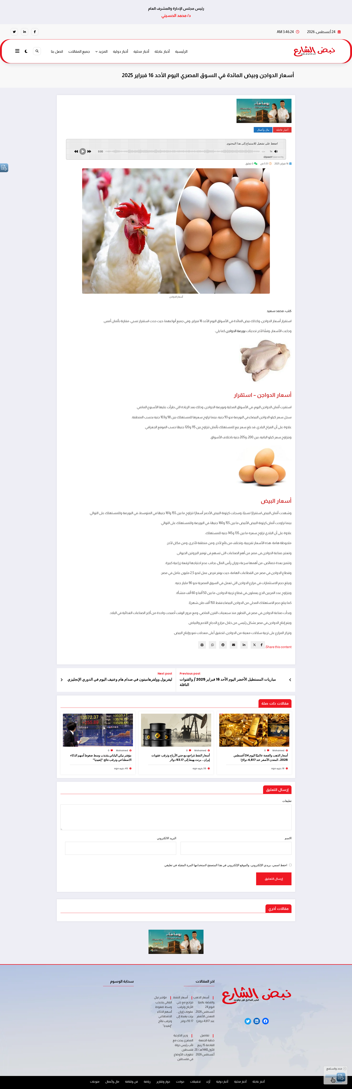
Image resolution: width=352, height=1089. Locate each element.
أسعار (283, 395)
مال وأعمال (263, 130)
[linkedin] (244, 645)
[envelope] (233, 645)
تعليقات (287, 801)
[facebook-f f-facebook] (34, 31)
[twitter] (254, 645)
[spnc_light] (26, 51)
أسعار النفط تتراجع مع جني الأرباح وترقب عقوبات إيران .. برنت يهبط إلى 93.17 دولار (180, 757)
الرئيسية (181, 51)
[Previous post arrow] (290, 680)
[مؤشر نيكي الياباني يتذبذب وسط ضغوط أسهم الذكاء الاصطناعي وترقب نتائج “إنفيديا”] (98, 729)
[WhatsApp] (212, 645)
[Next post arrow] (61, 680)
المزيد (103, 51)
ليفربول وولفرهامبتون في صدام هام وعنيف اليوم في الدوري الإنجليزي (119, 679)
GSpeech (267, 157)
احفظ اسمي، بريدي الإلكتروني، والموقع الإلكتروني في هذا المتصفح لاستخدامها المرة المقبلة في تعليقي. (225, 865)
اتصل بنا (57, 51)
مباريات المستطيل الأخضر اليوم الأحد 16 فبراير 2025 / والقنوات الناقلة (228, 682)
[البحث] (37, 51)
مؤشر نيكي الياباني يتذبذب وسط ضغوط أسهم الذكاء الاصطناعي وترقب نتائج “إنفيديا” (100, 757)
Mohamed (278, 750)
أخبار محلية (141, 51)
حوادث (180, 1081)
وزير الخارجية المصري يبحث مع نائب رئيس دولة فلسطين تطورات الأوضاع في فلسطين (183, 1047)
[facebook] (261, 645)
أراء (208, 1081)
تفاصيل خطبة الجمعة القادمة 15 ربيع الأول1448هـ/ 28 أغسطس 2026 (204, 1045)
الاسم (288, 838)
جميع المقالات (79, 51)
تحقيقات (195, 1081)
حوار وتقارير (163, 1081)
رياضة (147, 1081)
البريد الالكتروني (166, 838)
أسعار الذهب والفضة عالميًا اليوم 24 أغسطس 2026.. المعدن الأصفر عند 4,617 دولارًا (261, 757)
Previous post (190, 673)
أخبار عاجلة (162, 51)
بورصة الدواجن (235, 331)
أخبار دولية (120, 51)
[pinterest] (223, 645)
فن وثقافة (131, 1081)
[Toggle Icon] (17, 51)
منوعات (94, 1081)
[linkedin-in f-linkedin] (24, 31)
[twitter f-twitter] (14, 31)
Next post (165, 673)
